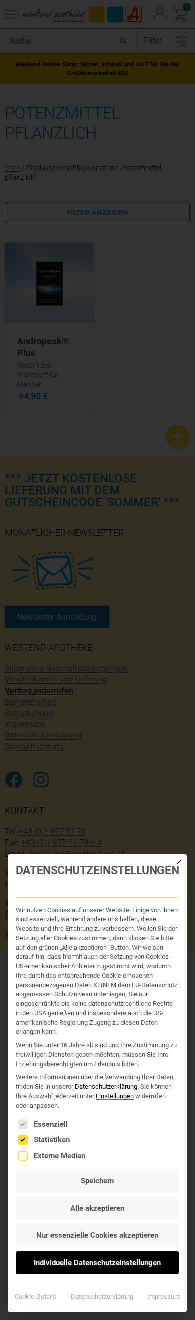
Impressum (164, 1296)
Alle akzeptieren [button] (97, 1208)
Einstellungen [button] (115, 1096)
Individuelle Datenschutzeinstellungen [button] (97, 1262)
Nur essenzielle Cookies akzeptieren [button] (97, 1235)
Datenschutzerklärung (106, 1086)
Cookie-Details (35, 1296)
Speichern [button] (97, 1180)
